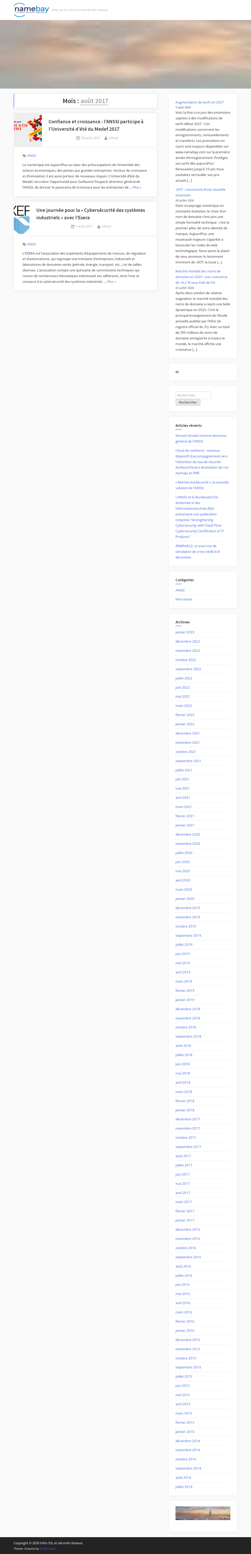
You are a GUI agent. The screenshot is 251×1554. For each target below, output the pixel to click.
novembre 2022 (188, 650)
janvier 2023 (185, 632)
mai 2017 (183, 1183)
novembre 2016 (188, 1238)
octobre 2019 (186, 926)
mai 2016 (183, 1293)
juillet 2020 (184, 852)
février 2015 (185, 1422)
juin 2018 (183, 1064)
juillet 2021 (184, 770)
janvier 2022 (185, 724)
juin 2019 (183, 953)
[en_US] (177, 372)
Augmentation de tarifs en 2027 (200, 102)
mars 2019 (184, 981)
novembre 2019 (188, 917)
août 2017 (183, 1156)
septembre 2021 (188, 761)
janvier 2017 (185, 1220)
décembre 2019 (188, 908)
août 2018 (183, 1045)
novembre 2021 (188, 742)
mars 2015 (184, 1413)
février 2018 (185, 1101)
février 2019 (185, 990)
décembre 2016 (188, 1229)
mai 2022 (183, 696)
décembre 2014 (188, 1441)
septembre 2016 (188, 1257)
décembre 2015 (188, 1339)
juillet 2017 (184, 1165)
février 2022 (185, 715)
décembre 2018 (188, 1009)
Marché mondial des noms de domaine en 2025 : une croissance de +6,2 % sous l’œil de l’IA (201, 277)
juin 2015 (183, 1385)
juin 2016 (183, 1284)
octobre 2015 (186, 1358)
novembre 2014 (188, 1450)
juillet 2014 (184, 1486)
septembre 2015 (188, 1367)
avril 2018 (183, 1082)
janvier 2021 (185, 825)
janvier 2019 (185, 999)
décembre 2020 (188, 834)
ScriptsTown (48, 1548)
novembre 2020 (188, 843)
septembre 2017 (188, 1146)
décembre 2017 (188, 1119)
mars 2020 (184, 889)
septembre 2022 (188, 669)
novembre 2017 (188, 1128)
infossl (113, 138)
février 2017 (185, 1211)
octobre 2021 (186, 751)
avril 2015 (183, 1404)
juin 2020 (183, 862)
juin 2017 (183, 1174)
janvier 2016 (185, 1330)
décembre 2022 (188, 641)
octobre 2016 (186, 1248)
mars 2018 (184, 1091)
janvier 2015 (185, 1431)
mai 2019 (183, 963)
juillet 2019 (184, 944)
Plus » (137, 187)
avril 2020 (183, 880)
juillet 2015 (184, 1376)
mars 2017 (184, 1201)
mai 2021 (183, 788)
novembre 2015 (188, 1349)
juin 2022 (183, 687)
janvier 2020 (185, 898)
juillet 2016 (184, 1275)
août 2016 (183, 1266)
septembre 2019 (188, 935)
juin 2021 (183, 779)
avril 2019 (183, 972)
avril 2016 (183, 1303)
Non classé (184, 599)
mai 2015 (183, 1395)
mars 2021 (184, 806)
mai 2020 (183, 871)
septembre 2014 (188, 1468)
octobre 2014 (186, 1459)
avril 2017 (183, 1192)
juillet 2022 (184, 678)
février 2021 (185, 816)
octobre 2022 (186, 659)
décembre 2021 (188, 733)
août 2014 (183, 1477)
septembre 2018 (188, 1036)
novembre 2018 (188, 1018)
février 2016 (185, 1321)
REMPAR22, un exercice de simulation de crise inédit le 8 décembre (198, 551)
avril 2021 (183, 797)
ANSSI (31, 155)
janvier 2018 (185, 1110)
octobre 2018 (186, 1027)
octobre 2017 (186, 1137)
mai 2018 (183, 1073)
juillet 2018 (184, 1055)
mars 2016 (184, 1312)
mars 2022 (184, 705)
